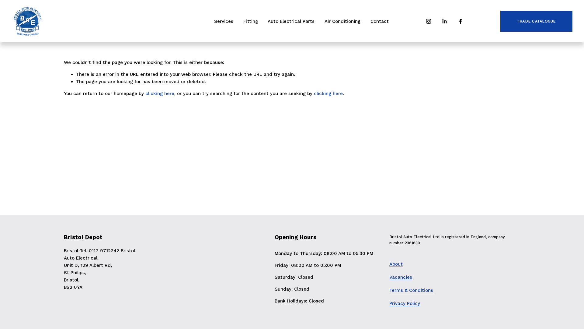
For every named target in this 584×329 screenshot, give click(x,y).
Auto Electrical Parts (291, 21)
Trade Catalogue (536, 21)
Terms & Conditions (411, 290)
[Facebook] (460, 21)
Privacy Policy (404, 303)
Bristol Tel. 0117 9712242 (91, 250)
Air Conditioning (342, 21)
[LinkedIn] (444, 21)
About (396, 264)
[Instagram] (429, 21)
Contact (379, 21)
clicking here (159, 93)
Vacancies (400, 277)
